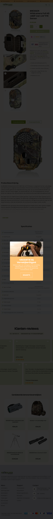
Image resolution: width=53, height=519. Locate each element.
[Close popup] (42, 240)
